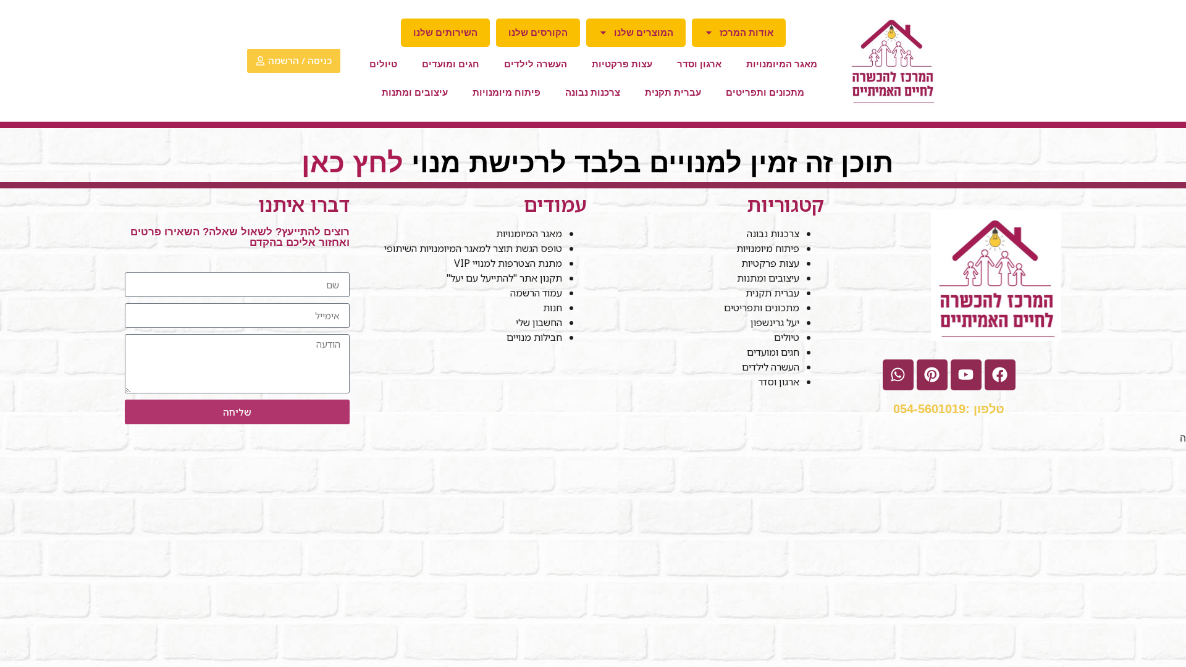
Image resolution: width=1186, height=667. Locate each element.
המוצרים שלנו (643, 32)
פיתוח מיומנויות (506, 92)
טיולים (383, 64)
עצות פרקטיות (622, 64)
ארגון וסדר (699, 64)
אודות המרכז (746, 32)
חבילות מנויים (534, 337)
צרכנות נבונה (592, 92)
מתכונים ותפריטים (765, 92)
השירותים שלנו (445, 32)
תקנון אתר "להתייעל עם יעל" (503, 278)
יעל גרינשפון (775, 322)
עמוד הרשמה (536, 293)
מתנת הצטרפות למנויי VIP (508, 263)
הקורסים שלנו (538, 32)
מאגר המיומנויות (781, 64)
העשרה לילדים (535, 64)
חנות (552, 307)
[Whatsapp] (898, 374)
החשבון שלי (539, 322)
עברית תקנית (673, 92)
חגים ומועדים (450, 64)
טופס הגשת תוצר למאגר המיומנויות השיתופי (473, 248)
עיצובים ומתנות (415, 92)
